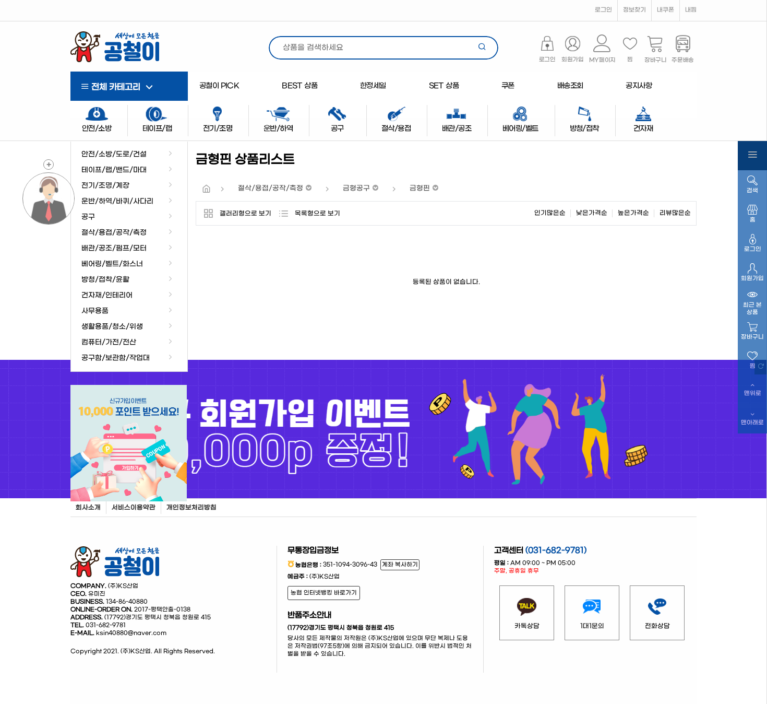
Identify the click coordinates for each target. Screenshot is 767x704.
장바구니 (752, 337)
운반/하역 (278, 128)
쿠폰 (507, 85)
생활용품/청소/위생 (112, 327)
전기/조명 (217, 128)
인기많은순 (550, 213)
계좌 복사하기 (400, 564)
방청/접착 (584, 128)
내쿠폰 (665, 10)
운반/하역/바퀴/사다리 (117, 201)
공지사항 (639, 85)
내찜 (691, 10)
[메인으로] (206, 189)
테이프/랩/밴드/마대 (114, 170)
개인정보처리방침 (191, 507)
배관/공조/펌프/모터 (114, 248)
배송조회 (570, 85)
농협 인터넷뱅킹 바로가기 (324, 593)
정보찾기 (634, 10)
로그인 (603, 10)
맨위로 (752, 393)
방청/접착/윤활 (105, 280)
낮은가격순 (591, 213)
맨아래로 (752, 422)
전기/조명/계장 (105, 186)
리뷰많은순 (675, 213)
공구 (88, 217)
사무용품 (95, 311)
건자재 (643, 128)
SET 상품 (444, 85)
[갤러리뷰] (208, 213)
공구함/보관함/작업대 (115, 358)
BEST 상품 (299, 85)
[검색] (482, 48)
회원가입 (752, 278)
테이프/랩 (157, 128)
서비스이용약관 (133, 507)
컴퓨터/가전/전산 (108, 342)
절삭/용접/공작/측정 (114, 233)
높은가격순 (633, 213)
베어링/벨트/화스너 (112, 264)
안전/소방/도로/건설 (114, 154)
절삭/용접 (396, 128)
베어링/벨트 (520, 128)
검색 (752, 190)
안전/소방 (96, 128)
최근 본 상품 (752, 309)
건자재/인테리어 (107, 295)
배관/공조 (456, 128)
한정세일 (373, 85)
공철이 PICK (219, 85)
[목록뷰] (283, 213)
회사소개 (88, 507)
